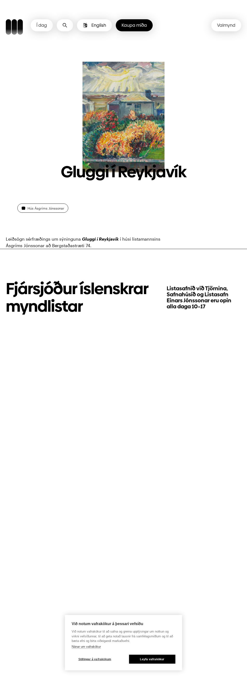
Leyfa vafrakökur (152, 659)
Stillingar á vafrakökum (94, 659)
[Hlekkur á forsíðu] (14, 27)
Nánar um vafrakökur (86, 646)
